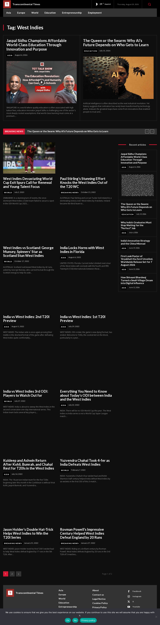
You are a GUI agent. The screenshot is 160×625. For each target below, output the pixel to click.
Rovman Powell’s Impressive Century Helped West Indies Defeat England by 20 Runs (82, 533)
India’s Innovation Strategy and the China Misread (135, 242)
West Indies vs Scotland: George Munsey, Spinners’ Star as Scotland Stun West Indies (28, 252)
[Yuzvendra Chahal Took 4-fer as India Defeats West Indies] (86, 439)
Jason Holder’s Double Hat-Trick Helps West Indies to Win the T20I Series (28, 533)
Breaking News (70, 192)
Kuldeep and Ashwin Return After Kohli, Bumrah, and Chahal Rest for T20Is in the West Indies (28, 464)
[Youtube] (128, 606)
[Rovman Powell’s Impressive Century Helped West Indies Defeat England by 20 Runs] (86, 508)
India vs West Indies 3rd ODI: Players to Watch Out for (25, 393)
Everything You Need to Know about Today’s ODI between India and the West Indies (86, 395)
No (75, 620)
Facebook (136, 591)
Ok (67, 620)
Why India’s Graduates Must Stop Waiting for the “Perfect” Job (136, 225)
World (8, 192)
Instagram (136, 596)
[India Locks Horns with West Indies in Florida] (86, 227)
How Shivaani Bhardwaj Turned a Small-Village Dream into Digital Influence (137, 280)
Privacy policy (88, 620)
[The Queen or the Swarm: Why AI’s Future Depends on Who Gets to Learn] (118, 78)
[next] (152, 131)
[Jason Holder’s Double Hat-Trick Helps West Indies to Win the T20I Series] (29, 508)
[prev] (147, 131)
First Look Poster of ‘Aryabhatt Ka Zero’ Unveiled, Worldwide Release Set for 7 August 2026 (137, 260)
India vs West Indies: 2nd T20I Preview (26, 319)
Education (90, 51)
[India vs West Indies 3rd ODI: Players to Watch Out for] (29, 370)
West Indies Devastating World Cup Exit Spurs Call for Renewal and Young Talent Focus (27, 182)
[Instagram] (128, 596)
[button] (149, 4)
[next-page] (18, 573)
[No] (156, 616)
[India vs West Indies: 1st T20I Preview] (86, 296)
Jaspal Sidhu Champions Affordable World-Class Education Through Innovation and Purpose (36, 44)
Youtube (136, 606)
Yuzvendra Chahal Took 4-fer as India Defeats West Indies (85, 462)
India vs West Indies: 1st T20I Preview (82, 319)
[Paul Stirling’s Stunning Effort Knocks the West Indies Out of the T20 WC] (86, 158)
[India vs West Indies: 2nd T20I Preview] (29, 296)
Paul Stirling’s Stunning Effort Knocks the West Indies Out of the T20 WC (84, 182)
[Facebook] (128, 591)
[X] (128, 601)
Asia (9, 55)
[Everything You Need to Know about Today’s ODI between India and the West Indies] (86, 370)
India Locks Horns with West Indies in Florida (82, 250)
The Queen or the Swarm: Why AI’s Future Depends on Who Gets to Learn (116, 42)
